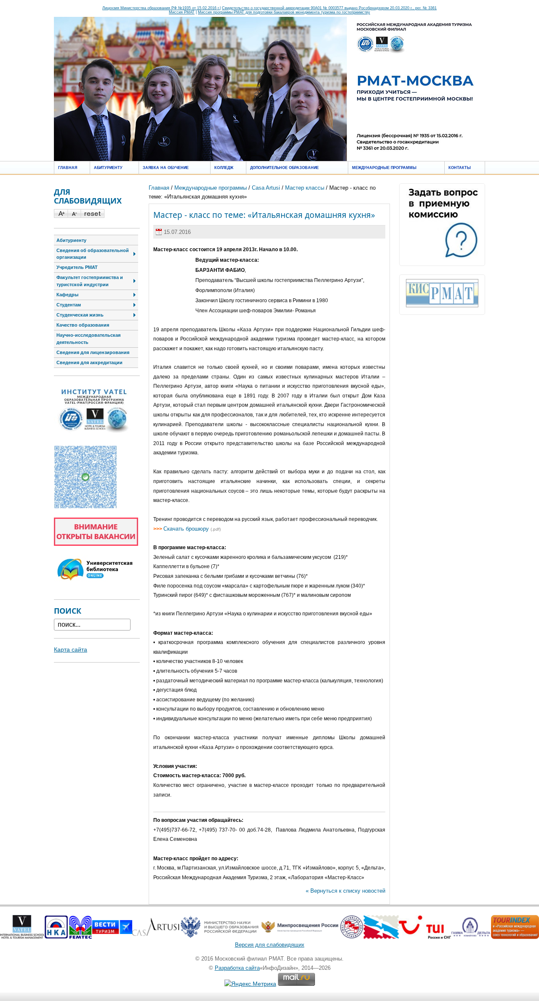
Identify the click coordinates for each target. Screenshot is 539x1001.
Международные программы (384, 168)
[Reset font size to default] (92, 215)
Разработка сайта (237, 968)
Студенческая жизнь (80, 314)
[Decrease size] (73, 215)
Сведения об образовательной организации (92, 254)
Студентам (68, 304)
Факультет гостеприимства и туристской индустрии (89, 281)
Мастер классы (304, 188)
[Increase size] (60, 215)
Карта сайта (70, 649)
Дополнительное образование (284, 168)
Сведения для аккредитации (89, 362)
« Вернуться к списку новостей (345, 891)
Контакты (459, 168)
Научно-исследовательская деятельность (88, 339)
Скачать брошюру (186, 529)
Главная (67, 168)
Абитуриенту (108, 168)
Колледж (223, 168)
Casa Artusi (266, 188)
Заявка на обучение (166, 168)
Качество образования (82, 324)
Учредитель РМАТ (77, 267)
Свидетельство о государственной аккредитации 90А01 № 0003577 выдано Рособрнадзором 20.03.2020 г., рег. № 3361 (329, 8)
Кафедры (67, 294)
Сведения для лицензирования (92, 352)
